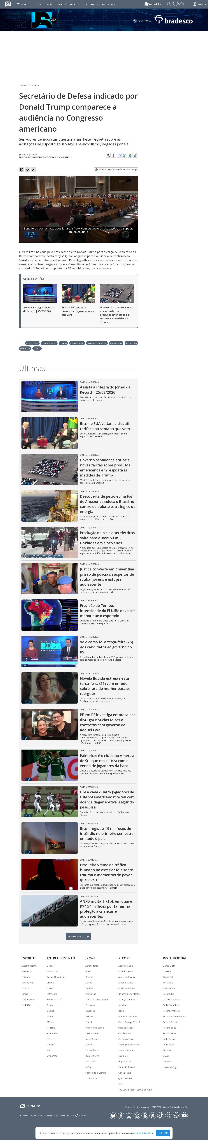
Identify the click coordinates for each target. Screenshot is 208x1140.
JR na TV (35, 85)
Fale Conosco (38, 1115)
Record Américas (171, 1010)
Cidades (89, 988)
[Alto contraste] (21, 169)
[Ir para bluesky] (113, 1115)
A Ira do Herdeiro (126, 971)
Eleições (49, 4)
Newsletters (169, 988)
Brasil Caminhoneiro (128, 1016)
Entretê (61, 4)
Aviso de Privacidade (143, 1133)
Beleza (50, 965)
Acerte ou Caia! (125, 965)
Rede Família (169, 1044)
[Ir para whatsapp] (176, 1115)
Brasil (88, 971)
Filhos (50, 1005)
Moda (50, 1016)
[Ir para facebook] (169, 4)
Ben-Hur (122, 1005)
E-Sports (25, 977)
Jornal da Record (126, 1067)
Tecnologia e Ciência (95, 1072)
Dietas (50, 988)
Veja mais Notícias (78, 936)
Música (50, 1022)
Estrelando (52, 993)
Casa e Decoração (56, 977)
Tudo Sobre (91, 1078)
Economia (90, 1005)
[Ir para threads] (144, 1115)
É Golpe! (89, 1016)
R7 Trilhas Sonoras (172, 999)
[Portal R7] (8, 4)
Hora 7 (88, 1022)
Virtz (49, 1050)
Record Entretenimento (174, 1016)
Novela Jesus (124, 1072)
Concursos (90, 993)
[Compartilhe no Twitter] (108, 155)
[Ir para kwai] (137, 1115)
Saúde (88, 1067)
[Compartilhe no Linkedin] (119, 155)
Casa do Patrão (126, 1027)
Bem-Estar (52, 971)
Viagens (51, 1044)
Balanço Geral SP (126, 999)
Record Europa (170, 1022)
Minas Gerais (91, 1039)
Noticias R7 (24, 85)
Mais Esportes (28, 999)
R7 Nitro (51, 1027)
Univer (166, 1055)
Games (50, 1010)
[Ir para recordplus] (152, 1115)
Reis (120, 1084)
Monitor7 (90, 1044)
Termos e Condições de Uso (74, 1115)
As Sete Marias (125, 982)
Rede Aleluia (169, 1039)
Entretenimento (61, 958)
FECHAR (163, 1133)
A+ (28, 170)
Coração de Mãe (126, 1039)
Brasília (37, 4)
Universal (167, 1061)
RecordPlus (168, 993)
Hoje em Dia (124, 1061)
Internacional (91, 1033)
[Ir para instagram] (178, 4)
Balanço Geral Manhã (129, 993)
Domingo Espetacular (129, 1044)
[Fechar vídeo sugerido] (135, 180)
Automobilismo (29, 965)
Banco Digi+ (169, 965)
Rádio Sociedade (171, 1005)
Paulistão (26, 1005)
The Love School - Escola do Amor (135, 1089)
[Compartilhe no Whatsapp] (124, 155)
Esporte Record (126, 1050)
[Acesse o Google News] (130, 155)
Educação (90, 1010)
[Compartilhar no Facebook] (113, 155)
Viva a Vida (52, 1055)
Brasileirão (26, 971)
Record (95, 4)
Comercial (168, 977)
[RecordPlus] (153, 4)
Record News (109, 4)
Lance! (24, 993)
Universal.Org (169, 1067)
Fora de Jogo (27, 982)
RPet (49, 1039)
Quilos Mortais (125, 1078)
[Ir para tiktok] (160, 1115)
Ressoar (167, 1050)
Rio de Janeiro (92, 1055)
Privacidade (52, 1115)
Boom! (121, 1010)
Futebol (25, 988)
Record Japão (169, 1027)
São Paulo (90, 1061)
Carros (88, 982)
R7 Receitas (52, 1033)
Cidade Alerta (124, 1033)
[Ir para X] (173, 4)
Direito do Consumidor (96, 999)
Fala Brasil (123, 1055)
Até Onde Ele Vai (126, 988)
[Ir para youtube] (184, 1115)
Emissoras (168, 982)
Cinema (50, 982)
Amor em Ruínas (126, 977)
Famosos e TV (54, 999)
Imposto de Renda (94, 1027)
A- (33, 170)
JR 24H (85, 4)
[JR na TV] (104, 20)
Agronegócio (91, 965)
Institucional (175, 958)
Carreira (167, 971)
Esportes (74, 4)
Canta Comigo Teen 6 (129, 1022)
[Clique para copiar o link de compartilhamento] (135, 155)
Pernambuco (91, 1050)
